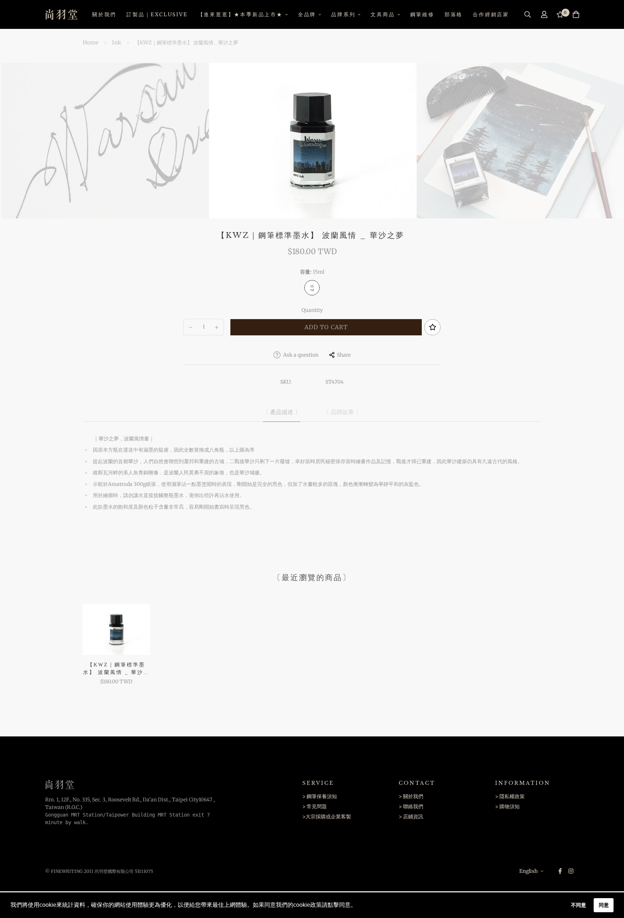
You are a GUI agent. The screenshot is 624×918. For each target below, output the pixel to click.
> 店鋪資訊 (411, 816)
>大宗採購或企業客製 (326, 816)
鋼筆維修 (422, 14)
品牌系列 (343, 14)
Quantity (312, 310)
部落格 (454, 14)
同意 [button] (604, 905)
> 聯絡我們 (411, 806)
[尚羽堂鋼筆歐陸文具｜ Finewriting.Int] (61, 14)
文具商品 (382, 14)
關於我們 (104, 14)
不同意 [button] (578, 905)
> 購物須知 (507, 806)
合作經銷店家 (491, 14)
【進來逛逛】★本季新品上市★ (240, 14)
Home (91, 42)
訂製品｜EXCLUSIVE (156, 14)
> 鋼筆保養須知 (319, 796)
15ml (312, 287)
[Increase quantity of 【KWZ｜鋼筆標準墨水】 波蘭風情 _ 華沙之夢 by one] (217, 327)
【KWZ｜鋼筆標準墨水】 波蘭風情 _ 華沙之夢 (116, 669)
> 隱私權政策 (510, 796)
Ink (116, 42)
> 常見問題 (314, 806)
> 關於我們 (411, 796)
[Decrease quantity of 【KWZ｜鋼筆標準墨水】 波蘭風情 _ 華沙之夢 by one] (191, 327)
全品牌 (307, 14)
